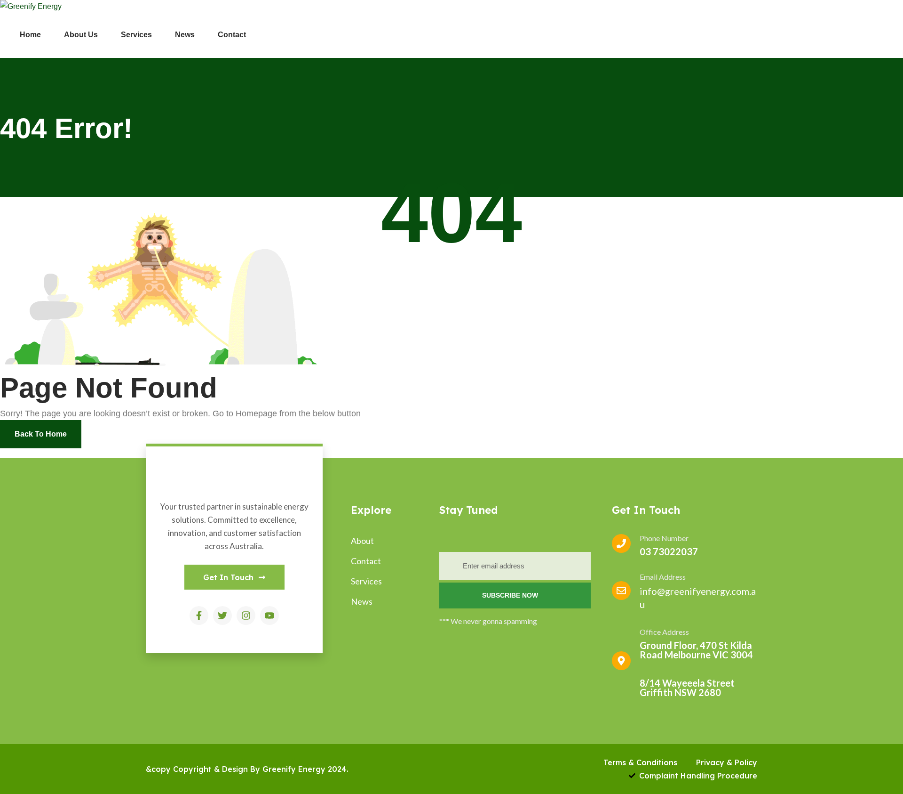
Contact (232, 35)
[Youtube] (269, 615)
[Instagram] (246, 615)
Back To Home (41, 434)
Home (30, 35)
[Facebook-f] (199, 615)
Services (136, 35)
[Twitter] (222, 615)
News (185, 35)
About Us (81, 35)
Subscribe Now (511, 595)
